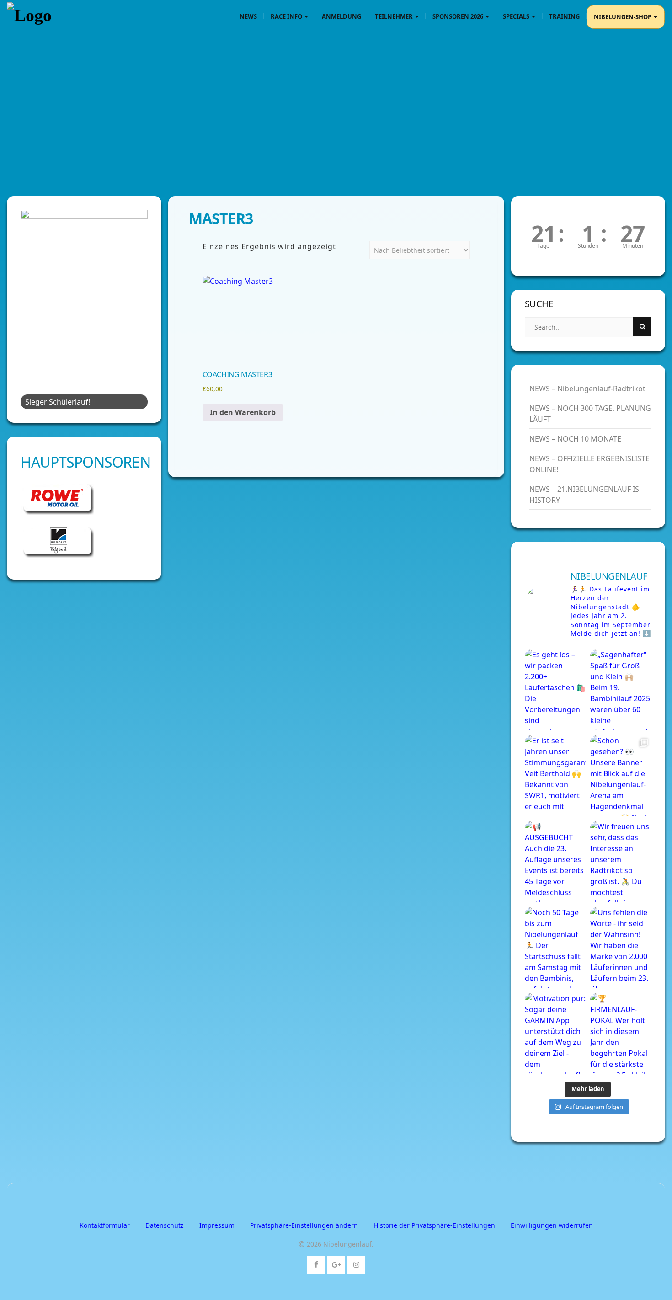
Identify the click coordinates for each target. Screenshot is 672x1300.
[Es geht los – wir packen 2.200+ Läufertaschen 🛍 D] (555, 689)
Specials (517, 16)
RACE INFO (287, 16)
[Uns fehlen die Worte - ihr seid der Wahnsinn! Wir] (620, 947)
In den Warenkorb (243, 412)
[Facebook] (316, 1262)
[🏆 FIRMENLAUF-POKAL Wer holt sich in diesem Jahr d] (620, 1033)
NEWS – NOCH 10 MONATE (575, 439)
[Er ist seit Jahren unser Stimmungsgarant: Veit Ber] (555, 775)
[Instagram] (356, 1262)
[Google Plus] (336, 1262)
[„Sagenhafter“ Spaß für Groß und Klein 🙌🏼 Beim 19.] (620, 689)
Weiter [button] (136, 307)
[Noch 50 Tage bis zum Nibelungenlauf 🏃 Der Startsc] (555, 947)
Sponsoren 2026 (458, 16)
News (248, 16)
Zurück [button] (32, 307)
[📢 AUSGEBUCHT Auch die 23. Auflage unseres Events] (555, 861)
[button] (304, 1225)
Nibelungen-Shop (623, 17)
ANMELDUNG (341, 16)
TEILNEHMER (394, 16)
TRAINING (564, 16)
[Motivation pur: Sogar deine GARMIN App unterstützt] (555, 1033)
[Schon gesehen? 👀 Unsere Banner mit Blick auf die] (620, 775)
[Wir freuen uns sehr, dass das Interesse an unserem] (620, 861)
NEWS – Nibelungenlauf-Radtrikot (587, 389)
